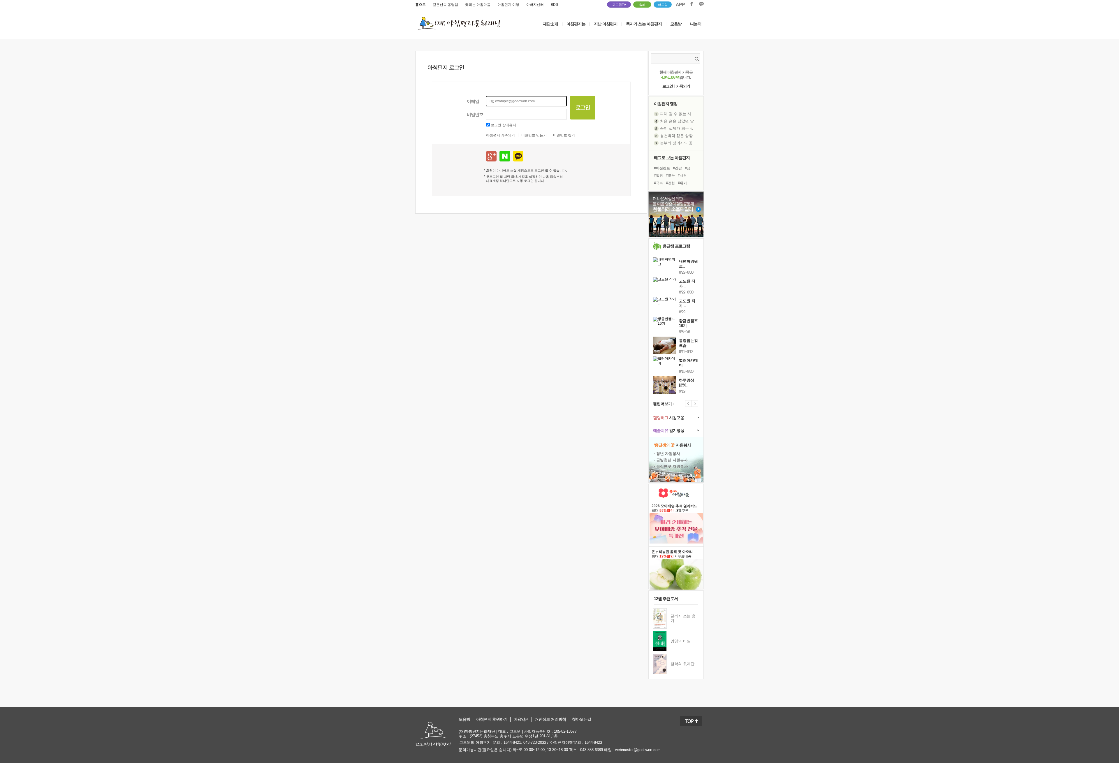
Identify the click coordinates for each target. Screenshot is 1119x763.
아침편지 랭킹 (666, 103)
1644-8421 (512, 742)
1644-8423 (593, 742)
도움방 (464, 719)
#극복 (658, 183)
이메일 (473, 101)
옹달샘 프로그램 (676, 246)
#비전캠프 (662, 168)
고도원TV (619, 4)
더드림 (663, 4)
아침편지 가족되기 (500, 135)
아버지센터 (535, 5)
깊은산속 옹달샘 (445, 5)
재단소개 (550, 24)
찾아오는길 (581, 719)
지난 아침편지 (605, 24)
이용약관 (521, 719)
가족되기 (683, 86)
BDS (554, 5)
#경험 (670, 183)
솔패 (642, 4)
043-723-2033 (534, 742)
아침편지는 (575, 24)
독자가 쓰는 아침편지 (644, 24)
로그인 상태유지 (503, 125)
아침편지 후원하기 (491, 719)
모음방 (676, 24)
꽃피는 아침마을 (477, 5)
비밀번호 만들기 (534, 135)
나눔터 (695, 24)
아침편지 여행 (508, 5)
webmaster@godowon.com (638, 750)
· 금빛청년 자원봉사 (671, 460)
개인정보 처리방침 (550, 719)
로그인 (667, 86)
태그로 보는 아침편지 (672, 157)
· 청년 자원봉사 (667, 453)
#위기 (682, 183)
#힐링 (658, 175)
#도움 (670, 175)
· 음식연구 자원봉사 (671, 466)
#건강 (677, 168)
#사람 (682, 175)
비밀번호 (475, 114)
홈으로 (420, 5)
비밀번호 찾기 (564, 135)
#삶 (687, 168)
